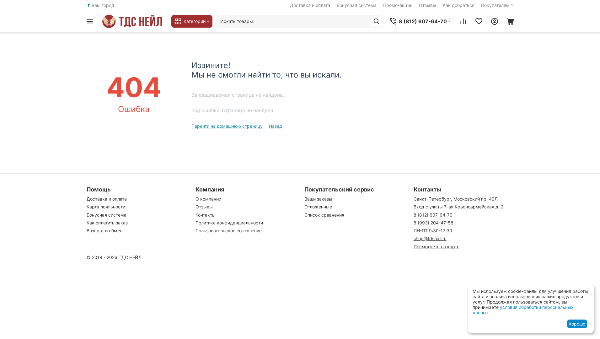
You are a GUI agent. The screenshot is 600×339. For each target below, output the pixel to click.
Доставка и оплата (310, 5)
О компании (208, 199)
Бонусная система (357, 5)
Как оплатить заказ (107, 222)
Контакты (206, 215)
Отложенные (318, 206)
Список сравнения (324, 215)
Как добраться (458, 5)
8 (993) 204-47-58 (433, 222)
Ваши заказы (318, 199)
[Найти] (376, 21)
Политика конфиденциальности (229, 222)
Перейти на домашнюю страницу (227, 126)
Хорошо (577, 323)
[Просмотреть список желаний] (479, 21)
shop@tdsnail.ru (430, 238)
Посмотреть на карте (436, 246)
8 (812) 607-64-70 (433, 215)
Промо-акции (397, 5)
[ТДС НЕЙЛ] (133, 21)
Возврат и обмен (104, 230)
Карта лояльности (106, 206)
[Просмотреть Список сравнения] (463, 21)
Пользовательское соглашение (229, 230)
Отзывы (427, 5)
